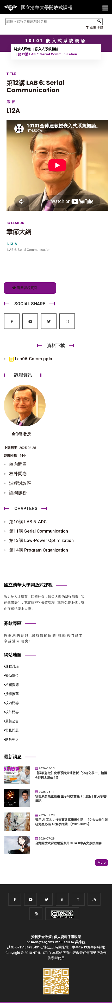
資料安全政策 (41, 937)
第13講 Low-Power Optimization (41, 540)
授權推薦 (12, 694)
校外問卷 (18, 473)
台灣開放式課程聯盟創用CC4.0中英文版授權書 (68, 843)
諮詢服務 (18, 492)
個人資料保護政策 (67, 937)
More (101, 862)
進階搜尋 (96, 28)
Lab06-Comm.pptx (33, 358)
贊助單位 (12, 676)
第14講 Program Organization (38, 550)
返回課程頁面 (26, 288)
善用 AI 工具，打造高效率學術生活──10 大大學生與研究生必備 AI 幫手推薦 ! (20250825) (71, 822)
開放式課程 (22, 49)
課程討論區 (20, 483)
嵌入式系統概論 (47, 49)
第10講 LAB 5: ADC (28, 521)
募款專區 (13, 623)
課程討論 (12, 666)
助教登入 (12, 740)
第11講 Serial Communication (38, 531)
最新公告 (12, 721)
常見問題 (12, 730)
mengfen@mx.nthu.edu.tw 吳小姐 (58, 942)
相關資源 (12, 685)
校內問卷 (18, 464)
